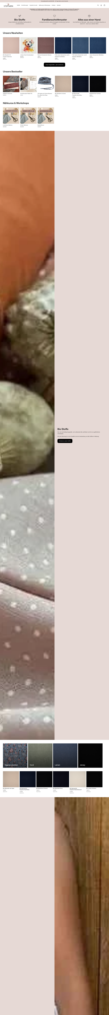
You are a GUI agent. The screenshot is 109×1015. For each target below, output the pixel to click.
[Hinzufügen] (17, 51)
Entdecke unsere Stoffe (65, 441)
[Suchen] (98, 5)
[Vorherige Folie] (4, 45)
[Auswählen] (17, 90)
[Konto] (101, 5)
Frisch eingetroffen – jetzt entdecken (54, 64)
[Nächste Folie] (17, 45)
